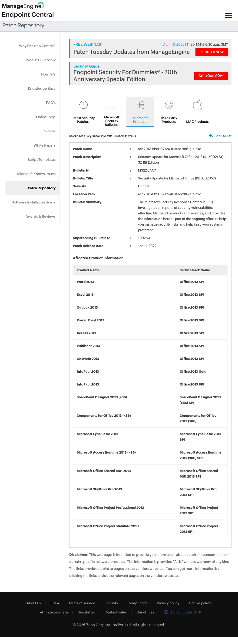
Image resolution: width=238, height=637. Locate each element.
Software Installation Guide (34, 202)
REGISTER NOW (212, 52)
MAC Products (197, 122)
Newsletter (86, 612)
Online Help (46, 117)
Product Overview (41, 60)
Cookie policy (200, 603)
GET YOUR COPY (211, 76)
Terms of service (82, 603)
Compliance (137, 603)
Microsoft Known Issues (36, 174)
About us (34, 603)
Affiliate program (54, 612)
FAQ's (51, 103)
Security (111, 603)
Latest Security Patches (83, 120)
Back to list (223, 136)
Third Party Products (168, 120)
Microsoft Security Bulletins (111, 121)
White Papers (45, 145)
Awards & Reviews (41, 216)
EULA (54, 603)
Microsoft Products (140, 120)
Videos (50, 131)
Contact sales (116, 612)
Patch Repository (42, 188)
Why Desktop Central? (37, 46)
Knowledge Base (42, 88)
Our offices (145, 612)
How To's (48, 74)
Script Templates (42, 160)
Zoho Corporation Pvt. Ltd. (109, 625)
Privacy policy (168, 603)
